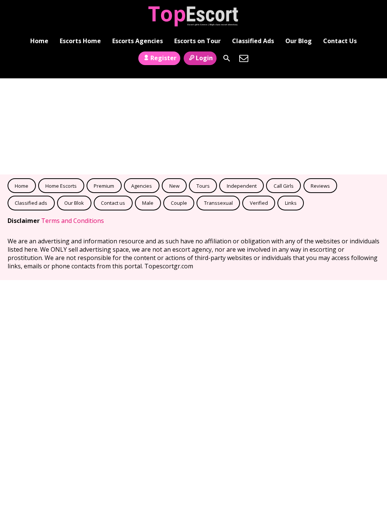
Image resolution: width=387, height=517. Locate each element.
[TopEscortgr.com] (194, 16)
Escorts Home (80, 41)
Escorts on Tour (197, 41)
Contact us (113, 202)
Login (204, 58)
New (174, 185)
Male (147, 202)
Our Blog (298, 41)
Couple (179, 202)
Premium (104, 185)
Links (291, 202)
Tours (203, 185)
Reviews (320, 185)
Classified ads (31, 202)
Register (163, 58)
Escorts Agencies (137, 41)
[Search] (227, 58)
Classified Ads (253, 41)
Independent (242, 185)
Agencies (141, 185)
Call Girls (284, 185)
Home (39, 41)
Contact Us (340, 41)
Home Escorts (61, 185)
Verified (259, 202)
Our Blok (74, 202)
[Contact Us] (244, 58)
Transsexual (218, 202)
